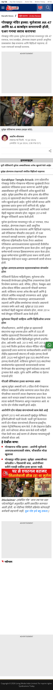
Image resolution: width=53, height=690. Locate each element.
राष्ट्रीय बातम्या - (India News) (29, 16)
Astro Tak (28, 2)
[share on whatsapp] (49, 345)
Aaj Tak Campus (16, 2)
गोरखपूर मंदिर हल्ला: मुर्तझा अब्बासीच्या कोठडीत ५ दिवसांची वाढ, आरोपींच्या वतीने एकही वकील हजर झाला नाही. (26, 463)
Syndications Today (26, 686)
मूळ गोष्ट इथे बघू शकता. (36, 511)
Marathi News (7, 16)
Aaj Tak (4, 2)
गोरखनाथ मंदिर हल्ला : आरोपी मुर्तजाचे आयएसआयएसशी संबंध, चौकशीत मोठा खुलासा (26, 450)
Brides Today (40, 2)
